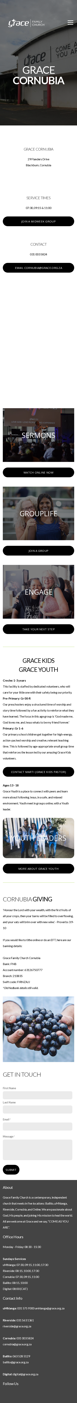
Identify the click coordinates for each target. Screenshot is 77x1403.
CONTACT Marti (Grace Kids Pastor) (38, 772)
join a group (39, 551)
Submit (11, 1170)
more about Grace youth (38, 868)
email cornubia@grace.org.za (38, 268)
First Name (9, 1088)
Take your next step (38, 629)
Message (8, 1136)
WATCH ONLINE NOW (38, 472)
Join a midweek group (38, 221)
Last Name (9, 1102)
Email (6, 1119)
